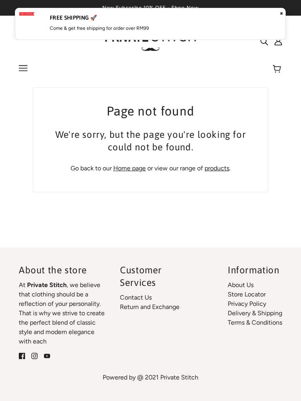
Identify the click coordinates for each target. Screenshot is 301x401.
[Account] (278, 41)
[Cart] (278, 69)
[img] (264, 41)
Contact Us (136, 297)
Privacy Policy (247, 303)
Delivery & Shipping (255, 313)
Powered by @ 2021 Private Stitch (150, 377)
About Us (241, 285)
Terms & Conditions (255, 322)
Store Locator (247, 294)
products (217, 168)
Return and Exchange (150, 307)
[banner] (150, 40)
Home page (129, 168)
